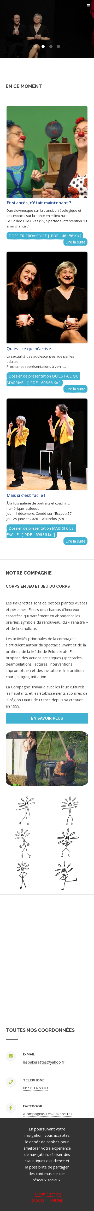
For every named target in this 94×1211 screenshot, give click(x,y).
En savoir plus (47, 718)
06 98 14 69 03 (35, 1087)
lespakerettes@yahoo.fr (43, 1062)
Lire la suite (75, 242)
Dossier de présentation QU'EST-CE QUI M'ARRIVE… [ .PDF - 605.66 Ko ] (43, 379)
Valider (57, 1200)
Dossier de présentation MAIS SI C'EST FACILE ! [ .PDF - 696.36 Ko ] (41, 531)
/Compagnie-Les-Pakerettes (47, 1113)
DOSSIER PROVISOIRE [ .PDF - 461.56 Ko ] (45, 235)
